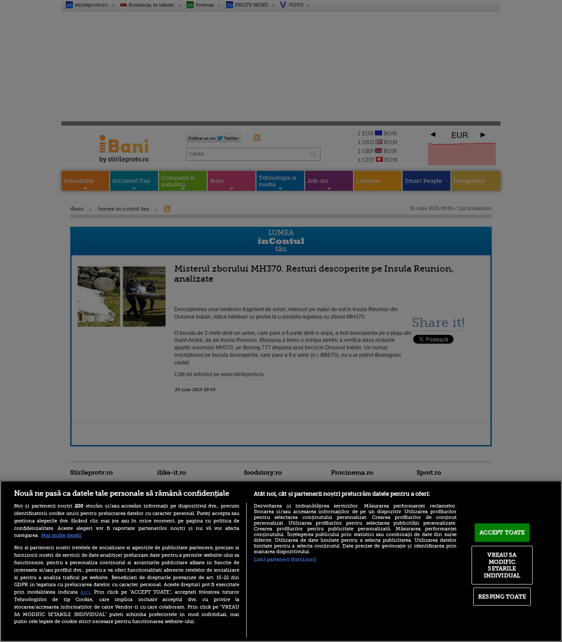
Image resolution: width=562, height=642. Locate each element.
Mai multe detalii (61, 535)
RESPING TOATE (502, 596)
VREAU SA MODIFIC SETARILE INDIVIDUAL (502, 565)
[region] (281, 561)
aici (85, 592)
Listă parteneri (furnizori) (285, 559)
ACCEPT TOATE (502, 532)
